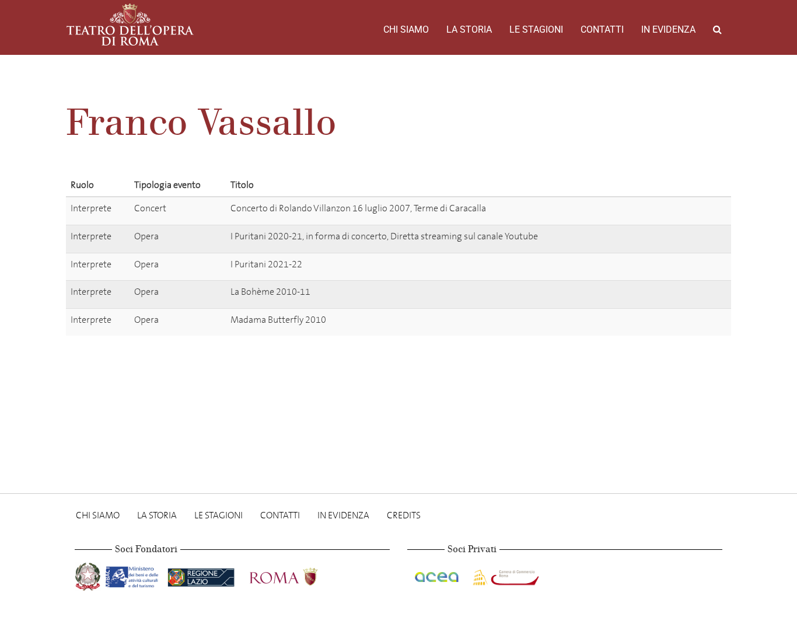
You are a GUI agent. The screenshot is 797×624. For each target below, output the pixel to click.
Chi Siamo (406, 29)
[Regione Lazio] (202, 574)
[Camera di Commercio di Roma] (504, 574)
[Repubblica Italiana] (89, 574)
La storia (469, 29)
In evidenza (668, 29)
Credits (404, 515)
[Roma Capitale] (298, 574)
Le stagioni (536, 29)
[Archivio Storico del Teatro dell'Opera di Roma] (130, 25)
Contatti (602, 29)
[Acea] (437, 574)
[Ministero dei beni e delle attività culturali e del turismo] (134, 574)
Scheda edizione (679, 210)
